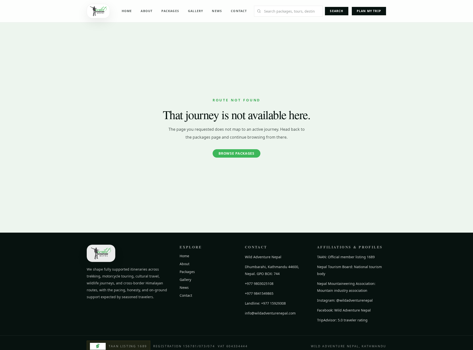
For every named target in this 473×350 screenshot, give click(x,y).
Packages (170, 11)
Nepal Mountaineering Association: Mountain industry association (346, 287)
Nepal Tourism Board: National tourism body (349, 270)
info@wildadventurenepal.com (270, 313)
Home (127, 11)
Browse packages (236, 153)
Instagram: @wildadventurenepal (345, 300)
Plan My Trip (369, 11)
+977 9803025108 (259, 283)
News (217, 11)
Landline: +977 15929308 (265, 303)
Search (336, 11)
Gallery (195, 11)
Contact (239, 11)
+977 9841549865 (259, 293)
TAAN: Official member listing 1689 (346, 257)
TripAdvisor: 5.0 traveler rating (342, 320)
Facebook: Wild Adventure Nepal (344, 310)
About (146, 11)
